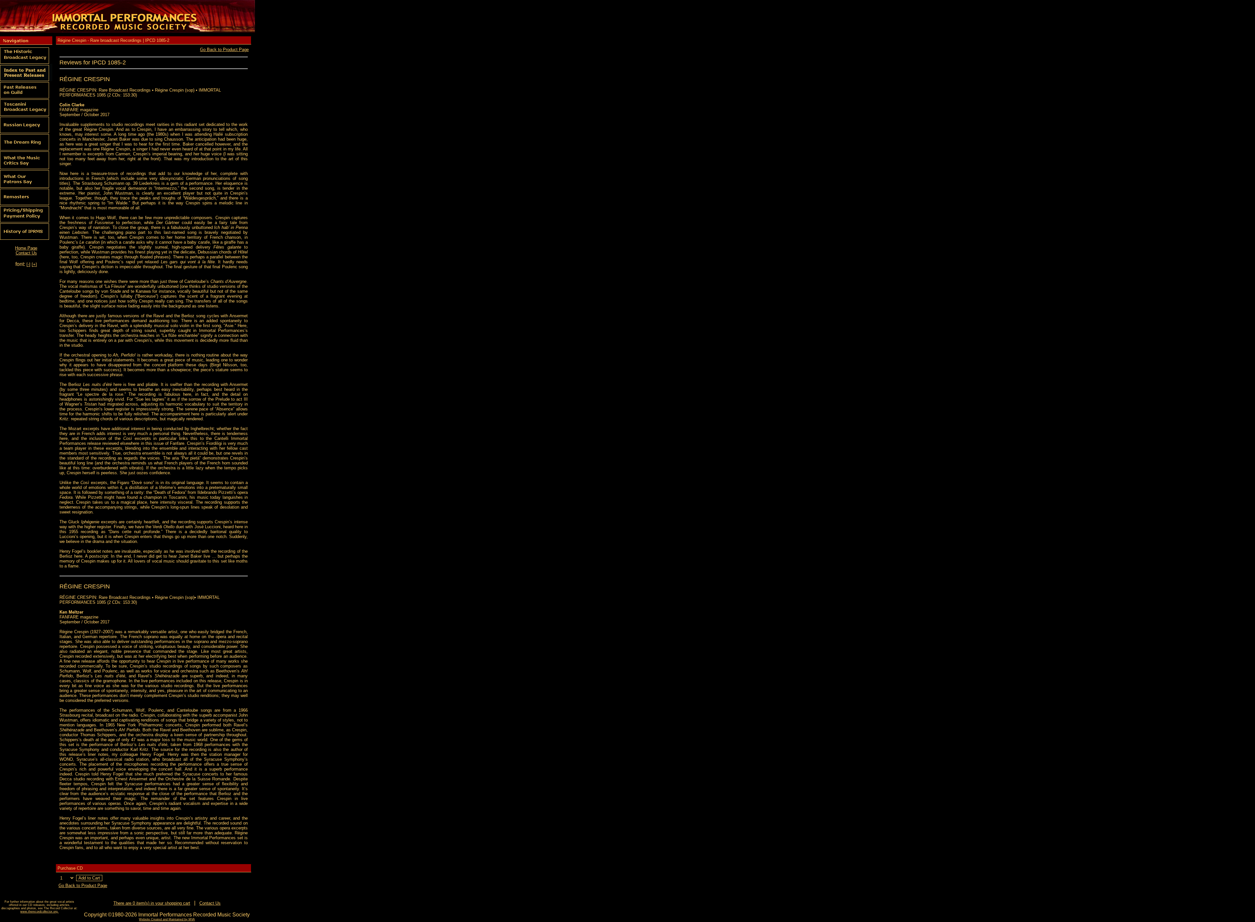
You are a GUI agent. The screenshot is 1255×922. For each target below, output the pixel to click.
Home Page (26, 248)
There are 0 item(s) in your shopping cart (151, 903)
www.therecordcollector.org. (39, 911)
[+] (34, 264)
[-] (28, 264)
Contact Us (26, 253)
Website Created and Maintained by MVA (167, 919)
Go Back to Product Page (224, 49)
